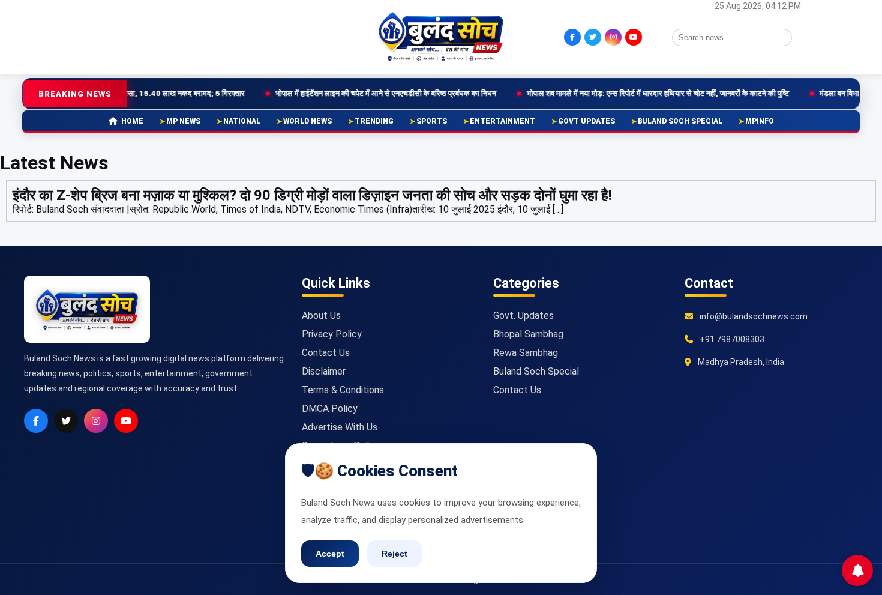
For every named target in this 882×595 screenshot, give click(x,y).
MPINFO (759, 121)
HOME (132, 121)
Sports (431, 121)
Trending (374, 121)
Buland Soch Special (680, 121)
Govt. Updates (523, 315)
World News (307, 121)
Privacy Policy (332, 334)
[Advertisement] (144, 36)
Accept (330, 553)
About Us (321, 315)
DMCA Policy (330, 408)
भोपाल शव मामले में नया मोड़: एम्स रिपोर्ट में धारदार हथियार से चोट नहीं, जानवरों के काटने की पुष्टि (620, 93)
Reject (394, 553)
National (241, 121)
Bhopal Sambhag (528, 334)
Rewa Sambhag (525, 352)
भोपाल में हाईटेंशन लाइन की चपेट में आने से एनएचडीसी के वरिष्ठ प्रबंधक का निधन (348, 93)
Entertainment (502, 121)
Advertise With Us (339, 427)
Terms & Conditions (343, 390)
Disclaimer (324, 371)
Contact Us (326, 352)
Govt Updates (586, 121)
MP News (183, 121)
